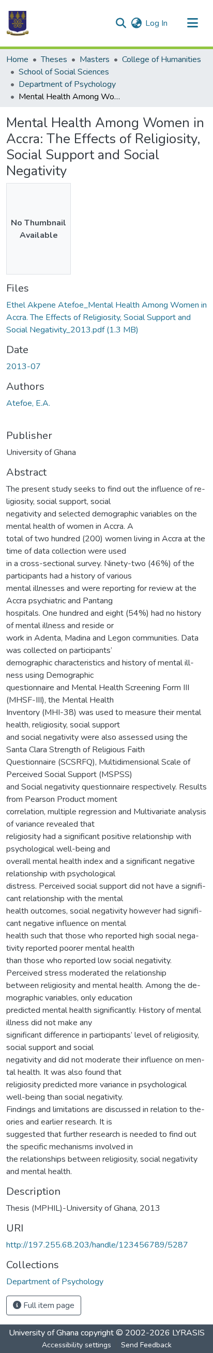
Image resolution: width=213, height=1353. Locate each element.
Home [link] (17, 59)
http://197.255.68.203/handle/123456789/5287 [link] (97, 1245)
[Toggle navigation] (192, 23)
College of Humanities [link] (161, 59)
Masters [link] (95, 59)
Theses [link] (54, 59)
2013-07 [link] (23, 366)
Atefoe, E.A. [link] (28, 403)
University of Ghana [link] (44, 1333)
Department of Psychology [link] (67, 84)
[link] (106, 317)
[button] (17, 23)
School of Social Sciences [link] (64, 72)
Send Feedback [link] (146, 1345)
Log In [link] (156, 23)
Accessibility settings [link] (76, 1345)
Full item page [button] (47, 1305)
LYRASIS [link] (188, 1333)
